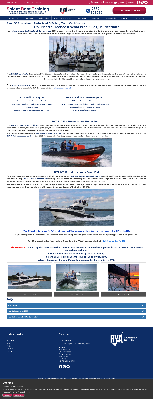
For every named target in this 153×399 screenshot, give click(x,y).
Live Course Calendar (129, 10)
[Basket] (114, 2)
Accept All (7, 395)
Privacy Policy (23, 392)
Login (122, 2)
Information (17, 334)
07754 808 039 (68, 340)
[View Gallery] (29, 280)
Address (62, 347)
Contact (65, 334)
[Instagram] (142, 2)
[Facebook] (139, 2)
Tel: (60, 340)
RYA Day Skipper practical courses (86, 176)
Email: (61, 344)
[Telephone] (94, 10)
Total (106, 2)
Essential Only (19, 395)
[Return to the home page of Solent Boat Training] (28, 11)
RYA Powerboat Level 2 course (50, 133)
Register (131, 2)
